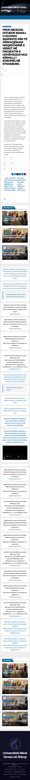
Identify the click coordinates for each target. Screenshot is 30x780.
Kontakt (18, 776)
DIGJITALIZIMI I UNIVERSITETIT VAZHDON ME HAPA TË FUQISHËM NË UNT (15, 722)
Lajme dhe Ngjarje (7, 26)
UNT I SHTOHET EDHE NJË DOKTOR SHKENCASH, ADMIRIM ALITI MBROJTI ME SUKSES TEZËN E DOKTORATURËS (10, 184)
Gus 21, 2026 (8, 675)
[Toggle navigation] (27, 17)
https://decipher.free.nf (15, 369)
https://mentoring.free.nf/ (15, 328)
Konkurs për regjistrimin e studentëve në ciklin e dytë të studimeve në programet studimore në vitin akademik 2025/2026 (15, 433)
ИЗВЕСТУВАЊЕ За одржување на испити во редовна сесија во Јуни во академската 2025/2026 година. (15, 631)
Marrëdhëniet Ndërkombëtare (19, 771)
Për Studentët (22, 769)
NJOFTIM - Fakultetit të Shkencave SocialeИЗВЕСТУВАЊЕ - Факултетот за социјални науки (15, 410)
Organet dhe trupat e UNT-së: (11, 769)
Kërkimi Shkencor (8, 771)
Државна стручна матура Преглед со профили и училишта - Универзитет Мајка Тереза (15, 400)
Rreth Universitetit (12, 766)
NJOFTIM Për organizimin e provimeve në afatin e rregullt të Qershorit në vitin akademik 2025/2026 (15, 624)
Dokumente (12, 776)
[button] (24, 17)
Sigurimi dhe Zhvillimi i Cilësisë (10, 774)
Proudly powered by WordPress (9, 763)
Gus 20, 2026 (8, 691)
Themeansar (14, 764)
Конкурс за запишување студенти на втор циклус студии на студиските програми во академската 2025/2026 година (15, 440)
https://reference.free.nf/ (15, 347)
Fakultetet (19, 766)
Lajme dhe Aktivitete (22, 774)
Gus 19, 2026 (8, 723)
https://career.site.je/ (15, 314)
